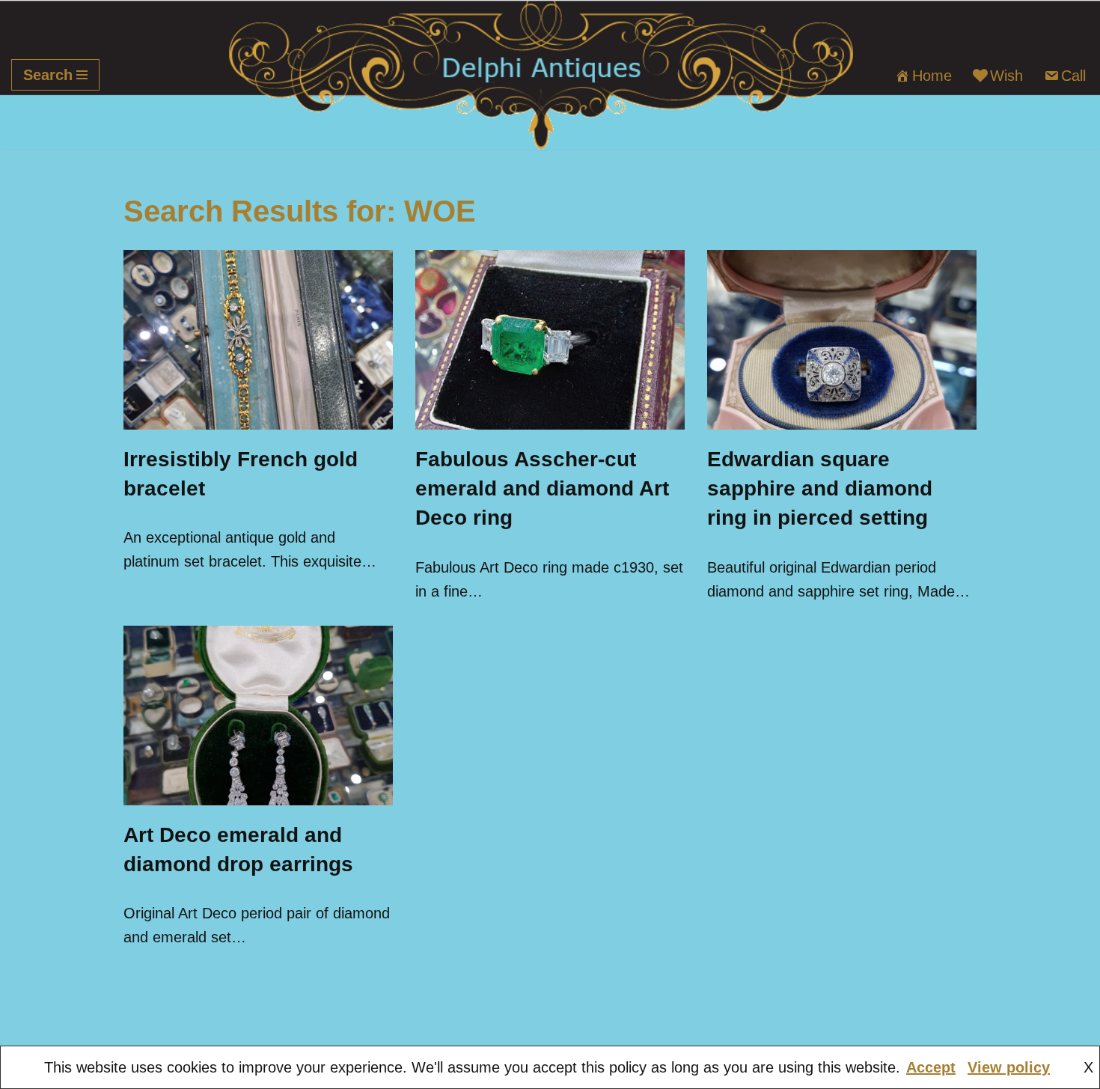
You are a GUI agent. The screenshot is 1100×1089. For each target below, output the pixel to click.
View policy (1009, 1067)
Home (932, 75)
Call (1073, 75)
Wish (1006, 75)
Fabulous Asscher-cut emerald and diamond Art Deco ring (542, 488)
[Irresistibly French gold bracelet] (258, 340)
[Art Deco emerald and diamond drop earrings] (258, 715)
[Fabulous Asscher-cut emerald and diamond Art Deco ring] (550, 340)
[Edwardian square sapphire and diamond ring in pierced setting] (842, 340)
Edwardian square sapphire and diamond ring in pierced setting (819, 488)
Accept (931, 1067)
